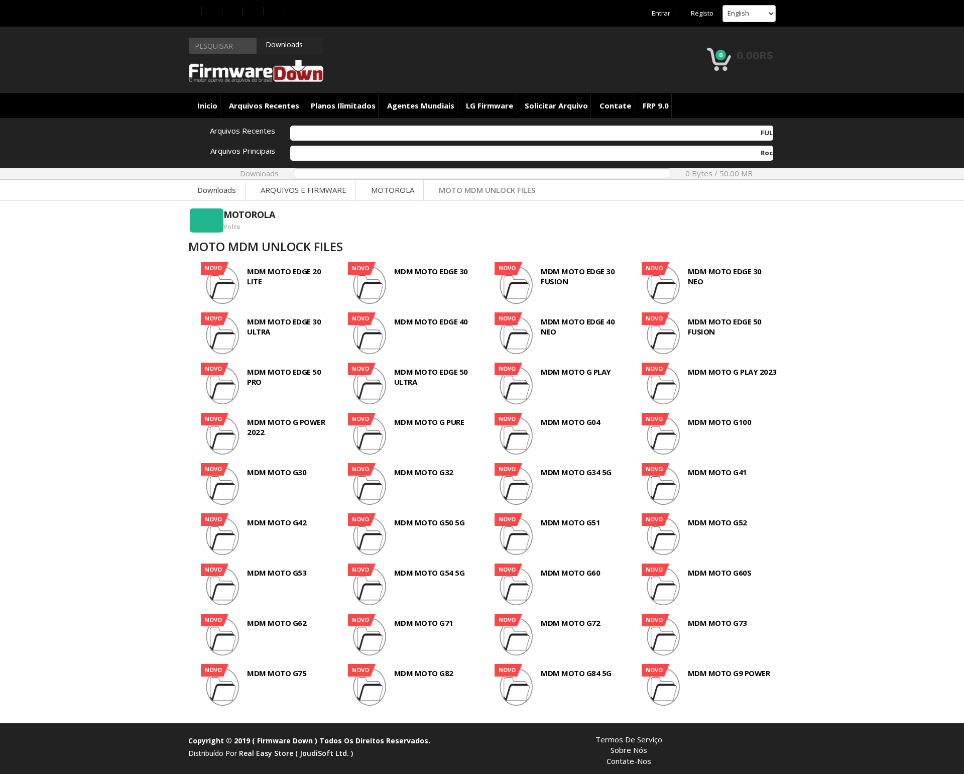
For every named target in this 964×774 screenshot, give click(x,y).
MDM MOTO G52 (717, 522)
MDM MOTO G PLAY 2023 (732, 372)
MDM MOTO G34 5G (576, 472)
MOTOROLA (392, 190)
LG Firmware (489, 105)
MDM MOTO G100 (720, 422)
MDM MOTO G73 (717, 623)
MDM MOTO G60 (570, 573)
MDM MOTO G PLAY (576, 372)
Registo (702, 13)
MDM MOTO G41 (717, 472)
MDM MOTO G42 (276, 522)
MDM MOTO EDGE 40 (431, 321)
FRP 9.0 (656, 105)
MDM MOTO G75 (276, 673)
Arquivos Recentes (264, 105)
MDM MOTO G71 (423, 623)
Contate (615, 105)
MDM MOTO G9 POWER (729, 673)
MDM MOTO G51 (570, 522)
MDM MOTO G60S (720, 573)
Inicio (207, 105)
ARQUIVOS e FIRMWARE (303, 190)
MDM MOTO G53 (276, 573)
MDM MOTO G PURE (429, 422)
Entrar (661, 13)
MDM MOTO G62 (276, 623)
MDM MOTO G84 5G (576, 673)
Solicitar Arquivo (556, 105)
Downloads (216, 190)
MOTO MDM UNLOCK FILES (487, 190)
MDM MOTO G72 (570, 623)
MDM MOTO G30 (276, 472)
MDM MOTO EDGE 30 (431, 271)
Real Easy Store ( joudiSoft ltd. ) (296, 753)
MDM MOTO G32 (423, 472)
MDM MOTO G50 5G (429, 522)
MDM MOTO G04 (570, 422)
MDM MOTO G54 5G (429, 573)
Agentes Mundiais (420, 105)
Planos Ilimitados (343, 105)
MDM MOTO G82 (423, 673)
